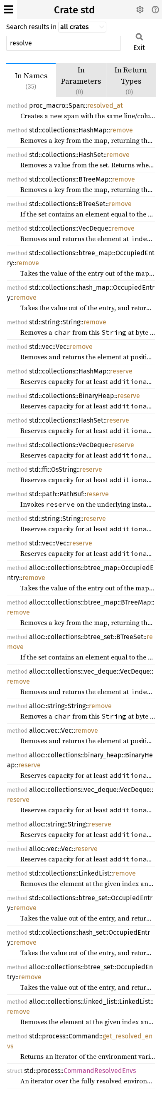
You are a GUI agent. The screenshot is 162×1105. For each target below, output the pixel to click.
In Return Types (131, 80)
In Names (31, 80)
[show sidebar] (8, 9)
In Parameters (81, 80)
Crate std (74, 10)
